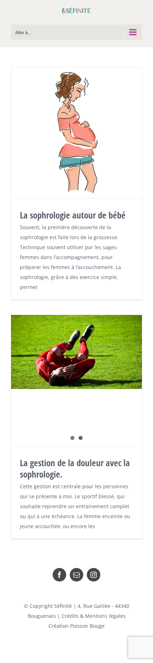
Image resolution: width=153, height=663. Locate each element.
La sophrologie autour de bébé (73, 215)
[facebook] (59, 575)
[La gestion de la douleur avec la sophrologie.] (76, 352)
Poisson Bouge (87, 625)
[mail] (76, 575)
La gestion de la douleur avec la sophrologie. (75, 468)
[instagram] (93, 575)
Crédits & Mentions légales (94, 615)
